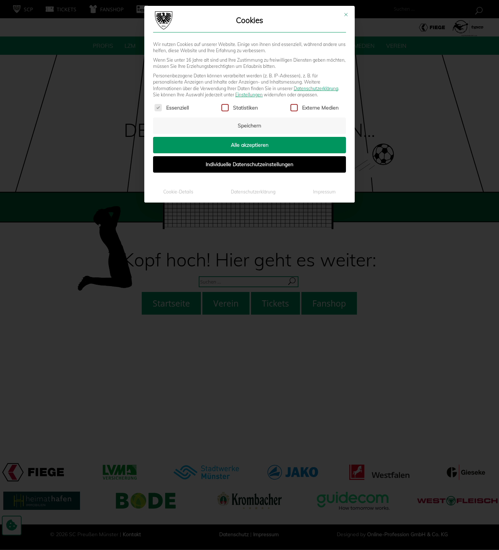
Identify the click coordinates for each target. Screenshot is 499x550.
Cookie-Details (178, 192)
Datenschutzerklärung (316, 88)
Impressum (324, 192)
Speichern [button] (249, 125)
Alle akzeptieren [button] (249, 145)
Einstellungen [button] (249, 94)
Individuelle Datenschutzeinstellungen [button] (249, 164)
